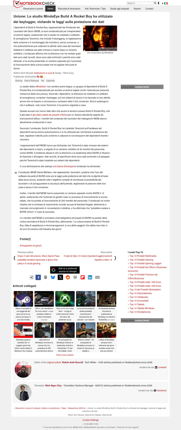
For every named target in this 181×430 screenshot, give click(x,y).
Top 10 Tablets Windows (142, 308)
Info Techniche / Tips (95, 8)
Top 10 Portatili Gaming (141, 259)
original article (54, 362)
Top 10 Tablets (137, 304)
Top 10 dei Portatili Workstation (145, 289)
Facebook (161, 390)
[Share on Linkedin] (90, 277)
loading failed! (127, 86)
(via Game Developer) (64, 166)
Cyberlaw (50, 80)
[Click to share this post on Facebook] (38, 277)
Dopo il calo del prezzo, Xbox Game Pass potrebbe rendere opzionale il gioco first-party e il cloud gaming (38, 259)
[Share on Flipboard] (82, 277)
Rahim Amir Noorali (72, 362)
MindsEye (41, 86)
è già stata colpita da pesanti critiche (49, 114)
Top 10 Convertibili (139, 300)
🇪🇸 (41, 76)
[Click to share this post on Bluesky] (53, 277)
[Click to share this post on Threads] (45, 277)
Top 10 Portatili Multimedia (143, 255)
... (44, 76)
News (50, 8)
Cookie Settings (91, 420)
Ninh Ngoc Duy (53, 385)
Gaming (18, 80)
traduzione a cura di (44, 72)
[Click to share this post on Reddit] (67, 277)
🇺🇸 (38, 76)
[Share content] (32, 277)
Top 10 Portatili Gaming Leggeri (145, 263)
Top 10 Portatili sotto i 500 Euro (145, 285)
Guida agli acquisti (119, 8)
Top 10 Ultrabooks (139, 297)
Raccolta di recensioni (69, 8)
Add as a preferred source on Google (67, 270)
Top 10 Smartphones (140, 311)
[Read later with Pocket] (75, 277)
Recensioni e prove (33, 8)
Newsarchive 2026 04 (76, 408)
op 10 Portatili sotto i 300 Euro (146, 282)
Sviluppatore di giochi (31, 245)
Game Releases (31, 80)
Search (137, 8)
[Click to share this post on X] (60, 277)
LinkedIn (162, 367)
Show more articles (65, 354)
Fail (42, 80)
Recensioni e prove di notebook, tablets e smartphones (37, 408)
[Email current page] (97, 277)
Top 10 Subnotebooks (141, 293)
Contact (149, 8)
